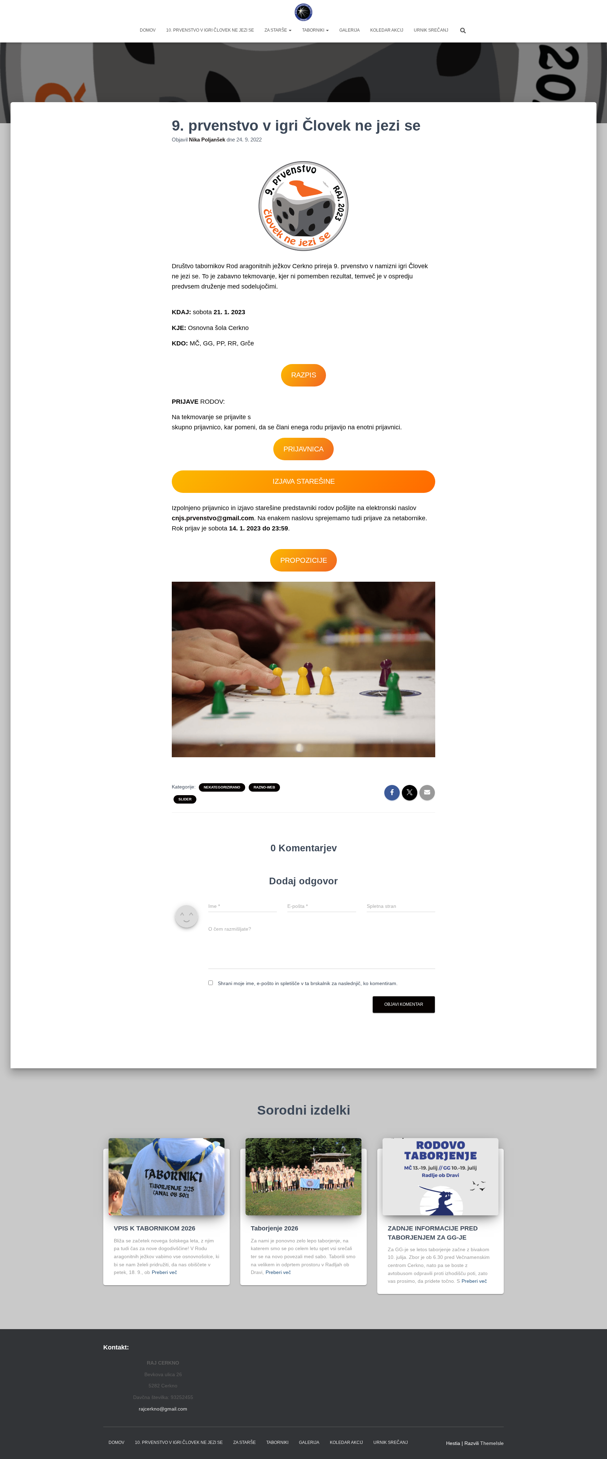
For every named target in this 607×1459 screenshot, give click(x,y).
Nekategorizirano (222, 787)
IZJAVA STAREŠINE (304, 481)
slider (184, 799)
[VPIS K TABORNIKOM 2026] (166, 1176)
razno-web (264, 787)
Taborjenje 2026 (274, 1228)
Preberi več (164, 1272)
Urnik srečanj (431, 30)
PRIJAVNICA (303, 449)
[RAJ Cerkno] (303, 12)
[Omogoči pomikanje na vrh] (593, 1445)
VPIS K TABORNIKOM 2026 (154, 1228)
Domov (148, 30)
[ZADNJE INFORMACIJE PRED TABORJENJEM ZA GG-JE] (440, 1176)
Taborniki (313, 30)
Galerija (349, 30)
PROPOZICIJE (303, 560)
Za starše (276, 30)
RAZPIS (303, 375)
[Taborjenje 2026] (303, 1176)
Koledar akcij (386, 30)
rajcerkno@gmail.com (163, 1409)
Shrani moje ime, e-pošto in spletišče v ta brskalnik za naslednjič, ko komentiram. (308, 983)
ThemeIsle (492, 1443)
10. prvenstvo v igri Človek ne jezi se (210, 30)
